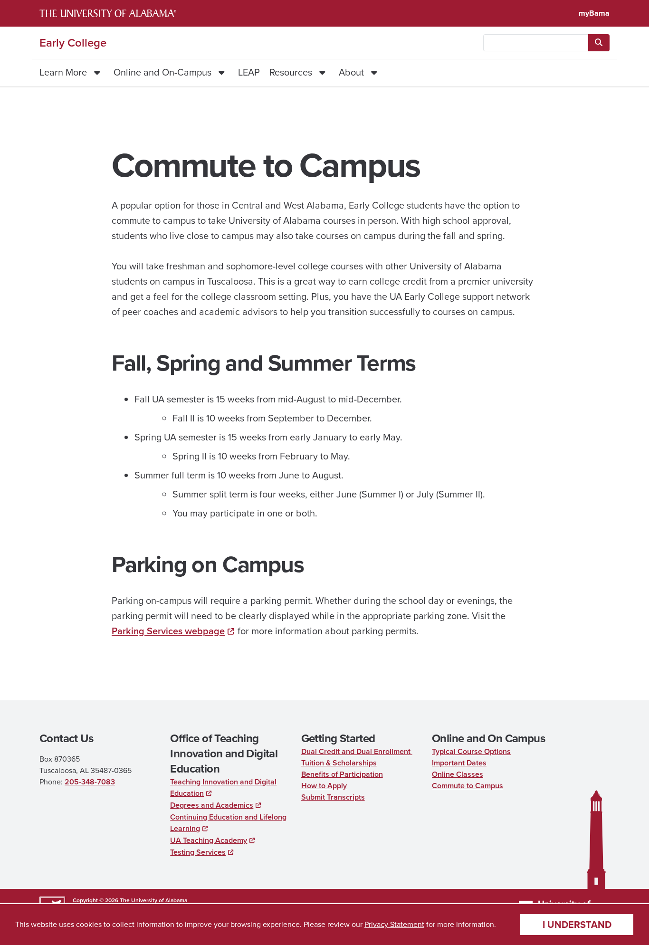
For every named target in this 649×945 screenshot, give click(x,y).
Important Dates (459, 762)
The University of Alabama (153, 900)
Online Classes (457, 774)
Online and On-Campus (162, 72)
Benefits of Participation (342, 774)
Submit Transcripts (333, 797)
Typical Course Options (471, 751)
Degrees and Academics (211, 805)
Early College (72, 42)
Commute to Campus (467, 785)
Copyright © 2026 (95, 900)
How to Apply (324, 785)
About (351, 72)
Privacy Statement (394, 924)
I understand (577, 924)
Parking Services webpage (168, 631)
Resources (290, 72)
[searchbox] (535, 42)
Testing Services (198, 852)
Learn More (63, 72)
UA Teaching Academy (208, 840)
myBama (594, 13)
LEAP (249, 72)
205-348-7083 (90, 781)
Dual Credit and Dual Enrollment (356, 751)
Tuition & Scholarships (339, 762)
